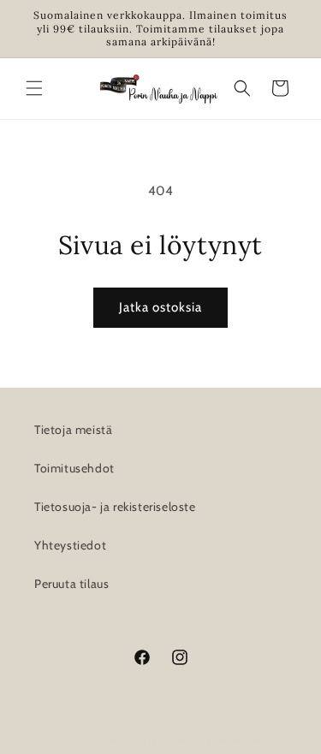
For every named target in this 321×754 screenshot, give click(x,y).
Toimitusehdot (74, 468)
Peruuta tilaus (71, 583)
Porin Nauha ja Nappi (129, 740)
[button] (34, 88)
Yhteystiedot (70, 545)
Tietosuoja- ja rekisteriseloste (115, 506)
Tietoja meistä (73, 429)
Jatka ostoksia (160, 307)
